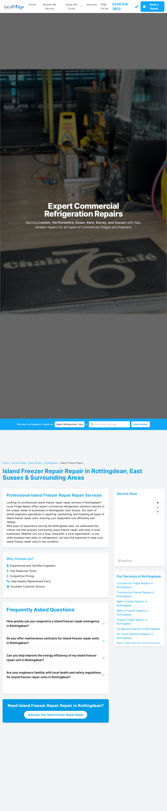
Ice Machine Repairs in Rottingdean (138, 628)
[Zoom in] (157, 502)
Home (32, 4)
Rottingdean (51, 462)
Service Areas (19, 462)
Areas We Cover (71, 6)
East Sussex (35, 462)
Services (91, 4)
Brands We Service (49, 6)
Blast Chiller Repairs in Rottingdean (138, 643)
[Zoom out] (157, 507)
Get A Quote (140, 424)
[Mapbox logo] (125, 561)
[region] (139, 531)
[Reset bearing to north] (157, 512)
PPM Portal (104, 6)
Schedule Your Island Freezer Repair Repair (55, 714)
